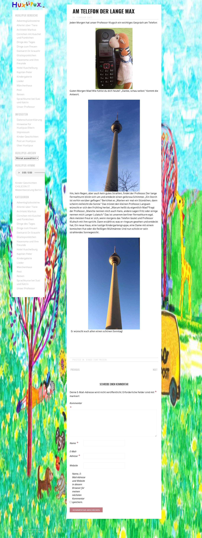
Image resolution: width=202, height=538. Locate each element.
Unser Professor (26, 106)
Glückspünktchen (26, 55)
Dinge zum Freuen (96, 359)
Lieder (20, 81)
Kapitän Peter (24, 72)
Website (74, 465)
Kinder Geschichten (27, 136)
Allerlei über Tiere (27, 25)
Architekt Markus (26, 29)
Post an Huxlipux (26, 141)
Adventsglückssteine (28, 20)
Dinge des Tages (26, 42)
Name (74, 443)
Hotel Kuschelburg (27, 67)
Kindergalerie (24, 76)
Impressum (23, 132)
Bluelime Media (36, 532)
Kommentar (76, 406)
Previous (75, 369)
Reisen (20, 94)
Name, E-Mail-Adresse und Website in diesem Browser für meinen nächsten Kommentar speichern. (78, 488)
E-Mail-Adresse (75, 454)
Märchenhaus (24, 85)
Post (19, 90)
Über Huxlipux (25, 145)
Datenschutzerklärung (29, 119)
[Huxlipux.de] (28, 6)
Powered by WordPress (28, 529)
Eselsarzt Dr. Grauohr (28, 51)
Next (155, 369)
